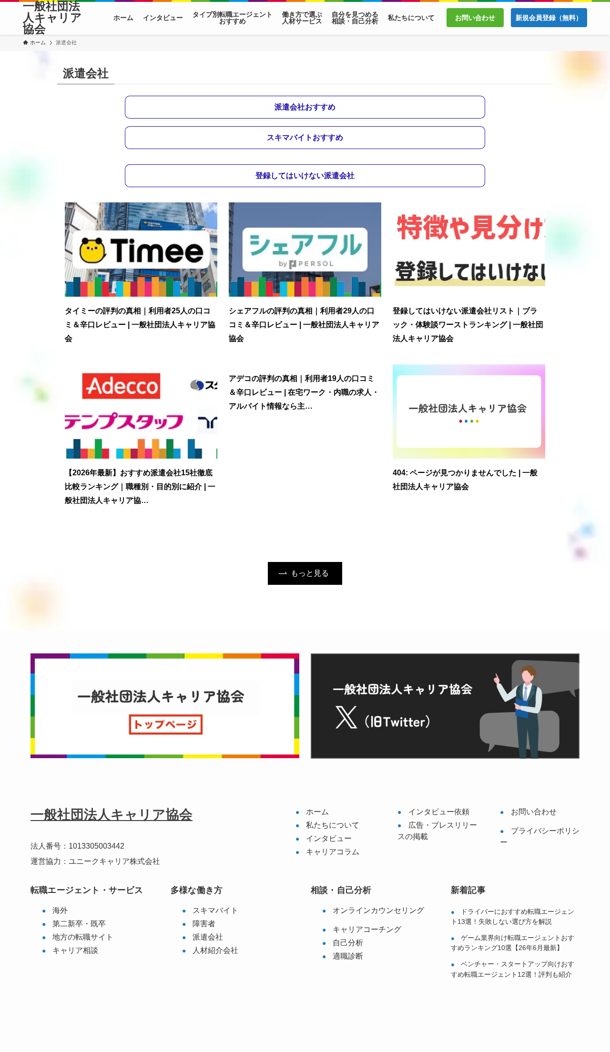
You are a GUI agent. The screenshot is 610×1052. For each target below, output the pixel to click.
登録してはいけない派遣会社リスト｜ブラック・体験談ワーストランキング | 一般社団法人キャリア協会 (468, 324)
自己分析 (348, 943)
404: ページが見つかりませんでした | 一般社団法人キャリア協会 (465, 480)
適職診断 (348, 956)
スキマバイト (215, 910)
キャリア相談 (75, 950)
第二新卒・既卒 (79, 924)
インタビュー (329, 838)
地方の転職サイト (82, 937)
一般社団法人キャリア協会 (52, 17)
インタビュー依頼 (438, 812)
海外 (60, 910)
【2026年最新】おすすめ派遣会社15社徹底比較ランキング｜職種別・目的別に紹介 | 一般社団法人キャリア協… (140, 486)
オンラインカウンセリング (378, 910)
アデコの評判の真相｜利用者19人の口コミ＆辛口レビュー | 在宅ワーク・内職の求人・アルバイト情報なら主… (304, 392)
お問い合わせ (534, 812)
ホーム (317, 812)
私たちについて (332, 825)
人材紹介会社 (215, 950)
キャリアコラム (332, 852)
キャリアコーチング (367, 929)
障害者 (204, 924)
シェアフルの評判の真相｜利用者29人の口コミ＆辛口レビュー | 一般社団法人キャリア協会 (304, 324)
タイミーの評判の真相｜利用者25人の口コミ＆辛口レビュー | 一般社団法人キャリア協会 (140, 324)
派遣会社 (208, 937)
